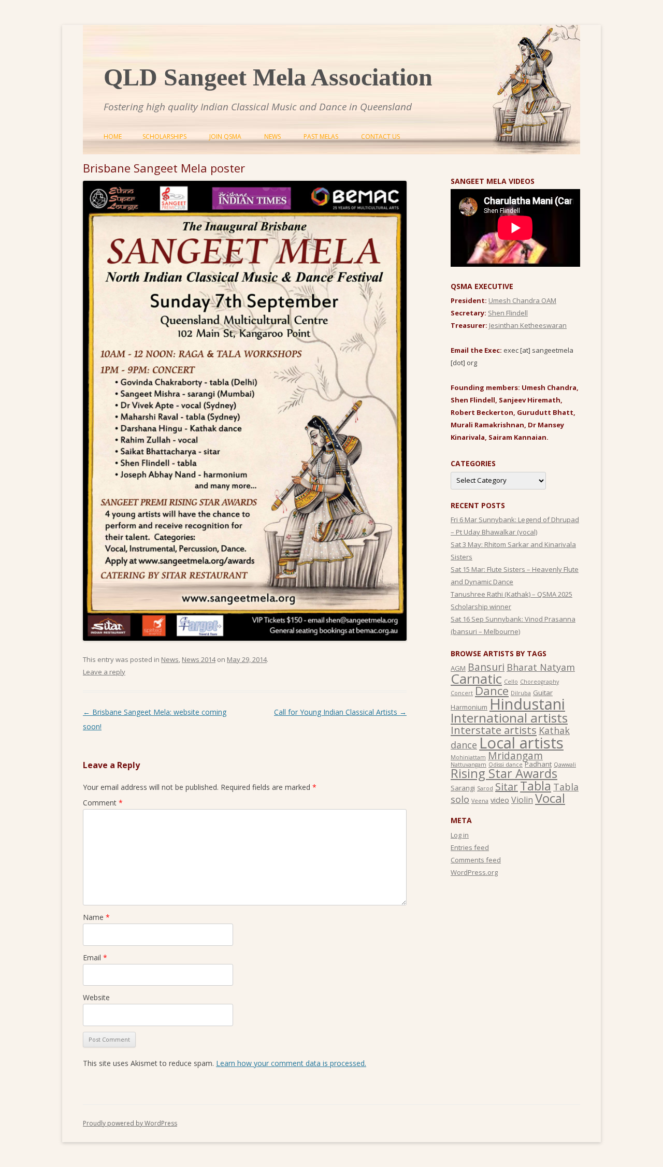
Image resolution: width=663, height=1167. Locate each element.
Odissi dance (505, 764)
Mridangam (515, 755)
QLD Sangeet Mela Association (268, 77)
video (500, 800)
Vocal (550, 797)
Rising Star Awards (504, 773)
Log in (460, 835)
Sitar (506, 787)
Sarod (485, 788)
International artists (509, 717)
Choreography (539, 681)
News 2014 (198, 659)
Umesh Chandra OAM (522, 300)
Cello (511, 681)
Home (113, 136)
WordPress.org (474, 872)
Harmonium (469, 707)
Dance (492, 691)
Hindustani (527, 704)
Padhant (538, 764)
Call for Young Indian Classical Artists (340, 712)
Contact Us (380, 136)
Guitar (543, 692)
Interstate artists (494, 730)
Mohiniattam (468, 757)
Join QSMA (225, 136)
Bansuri (486, 667)
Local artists (521, 742)
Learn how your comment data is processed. (291, 1063)
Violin (522, 799)
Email (95, 957)
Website (96, 997)
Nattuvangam (468, 764)
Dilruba (521, 693)
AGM (458, 668)
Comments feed (476, 860)
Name (96, 917)
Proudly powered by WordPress (130, 1123)
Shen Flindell (508, 313)
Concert (462, 693)
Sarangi (463, 788)
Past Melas (321, 136)
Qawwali (565, 764)
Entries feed (470, 847)
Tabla (535, 785)
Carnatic (476, 678)
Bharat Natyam (541, 667)
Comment (103, 803)
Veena (479, 800)
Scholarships (164, 136)
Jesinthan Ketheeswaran (528, 325)
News (272, 136)
